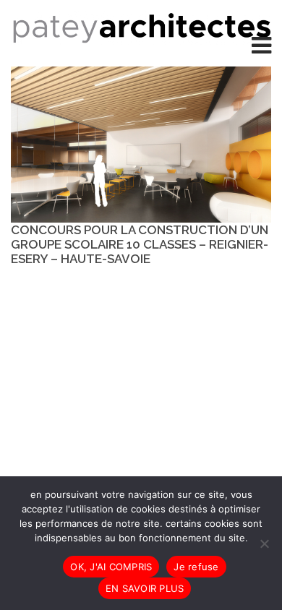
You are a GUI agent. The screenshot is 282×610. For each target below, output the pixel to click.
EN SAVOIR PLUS (145, 588)
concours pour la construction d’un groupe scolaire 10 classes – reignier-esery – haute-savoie (139, 244)
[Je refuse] (264, 543)
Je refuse (196, 566)
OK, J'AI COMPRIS (111, 566)
